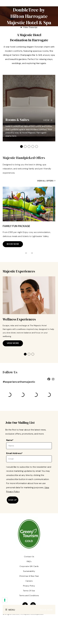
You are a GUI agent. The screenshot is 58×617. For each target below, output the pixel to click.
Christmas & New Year (29, 576)
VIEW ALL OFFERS (45, 181)
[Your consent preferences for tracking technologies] (4, 600)
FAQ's (29, 561)
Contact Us (29, 556)
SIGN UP (12, 499)
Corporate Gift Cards (29, 566)
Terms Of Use (29, 590)
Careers (29, 581)
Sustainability (29, 571)
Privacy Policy (29, 586)
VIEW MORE (13, 340)
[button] (21, 146)
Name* (9, 440)
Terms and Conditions (29, 595)
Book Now (46, 609)
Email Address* (14, 453)
